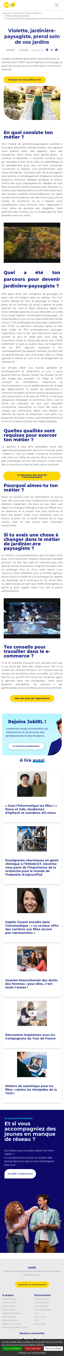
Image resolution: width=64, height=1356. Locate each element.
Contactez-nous (42, 1299)
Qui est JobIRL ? (9, 1299)
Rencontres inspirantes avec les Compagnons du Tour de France (30, 1036)
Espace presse (9, 1317)
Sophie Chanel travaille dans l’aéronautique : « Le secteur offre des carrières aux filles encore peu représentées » (32, 927)
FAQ (36, 1320)
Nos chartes (40, 1324)
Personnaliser (53, 1348)
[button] (25, 80)
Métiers (37, 13)
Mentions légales (42, 1309)
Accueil (7, 13)
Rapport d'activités (11, 1324)
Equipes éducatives (11, 1313)
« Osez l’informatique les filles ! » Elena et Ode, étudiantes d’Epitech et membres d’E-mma (31, 809)
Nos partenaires (10, 1320)
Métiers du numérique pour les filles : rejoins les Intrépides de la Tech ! (31, 1089)
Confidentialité (41, 1302)
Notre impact (8, 1306)
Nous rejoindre (41, 1306)
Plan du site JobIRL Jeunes (14, 1327)
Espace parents (9, 1309)
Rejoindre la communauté (32, 1284)
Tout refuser (33, 1348)
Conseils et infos (22, 13)
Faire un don (40, 1317)
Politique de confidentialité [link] (32, 1353)
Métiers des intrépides (17, 16)
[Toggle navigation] (57, 5)
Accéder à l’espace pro (20, 1173)
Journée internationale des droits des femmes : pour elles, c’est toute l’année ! (31, 983)
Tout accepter (12, 1348)
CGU (36, 1313)
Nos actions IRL (9, 1302)
